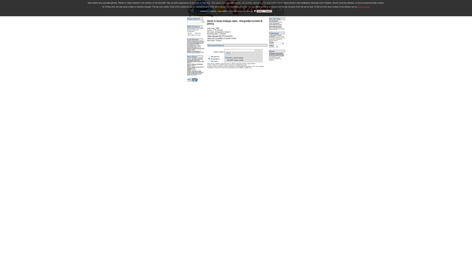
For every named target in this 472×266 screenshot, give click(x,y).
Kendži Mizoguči (273, 20)
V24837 (189, 69)
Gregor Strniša (273, 29)
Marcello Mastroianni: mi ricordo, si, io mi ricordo (194, 51)
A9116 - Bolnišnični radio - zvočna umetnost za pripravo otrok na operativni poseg (195, 72)
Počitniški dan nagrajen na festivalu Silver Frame (276, 54)
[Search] (203, 21)
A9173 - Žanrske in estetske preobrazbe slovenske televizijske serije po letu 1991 (195, 60)
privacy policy (363, 7)
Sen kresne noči (191, 45)
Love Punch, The (192, 47)
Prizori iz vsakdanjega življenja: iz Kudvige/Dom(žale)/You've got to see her (196, 43)
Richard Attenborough (275, 26)
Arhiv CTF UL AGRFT (215, 38)
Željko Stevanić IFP (214, 36)
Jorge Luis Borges (274, 23)
